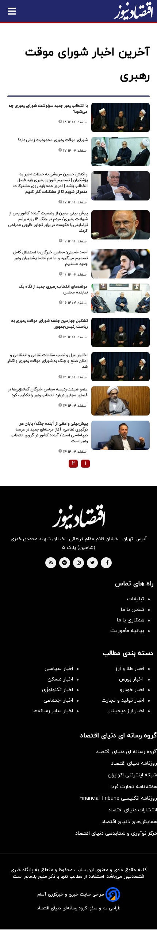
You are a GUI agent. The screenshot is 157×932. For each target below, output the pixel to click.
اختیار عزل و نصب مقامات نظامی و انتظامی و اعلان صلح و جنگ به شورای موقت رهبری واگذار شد (47, 361)
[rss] (51, 563)
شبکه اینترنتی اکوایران (132, 775)
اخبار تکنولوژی (57, 689)
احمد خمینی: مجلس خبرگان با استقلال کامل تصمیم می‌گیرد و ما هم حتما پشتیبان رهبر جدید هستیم (50, 258)
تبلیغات (135, 599)
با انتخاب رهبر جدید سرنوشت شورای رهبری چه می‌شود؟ (48, 108)
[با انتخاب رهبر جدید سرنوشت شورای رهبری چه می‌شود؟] (120, 117)
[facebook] (107, 563)
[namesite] (133, 10)
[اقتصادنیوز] (78, 517)
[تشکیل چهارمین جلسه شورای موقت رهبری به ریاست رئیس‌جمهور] (120, 332)
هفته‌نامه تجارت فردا (134, 786)
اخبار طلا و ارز (129, 668)
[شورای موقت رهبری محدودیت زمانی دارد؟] (120, 151)
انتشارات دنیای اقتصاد (132, 810)
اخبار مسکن (60, 679)
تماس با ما (132, 609)
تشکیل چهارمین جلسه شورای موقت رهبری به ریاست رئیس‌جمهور (49, 323)
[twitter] (92, 563)
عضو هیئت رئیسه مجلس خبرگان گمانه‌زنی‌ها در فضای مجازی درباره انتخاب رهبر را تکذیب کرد (48, 392)
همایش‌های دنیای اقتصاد (129, 821)
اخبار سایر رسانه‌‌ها (52, 710)
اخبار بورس (131, 679)
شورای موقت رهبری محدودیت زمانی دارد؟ (53, 140)
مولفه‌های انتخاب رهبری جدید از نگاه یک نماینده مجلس (53, 289)
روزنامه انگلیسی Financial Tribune (118, 798)
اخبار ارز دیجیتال (125, 710)
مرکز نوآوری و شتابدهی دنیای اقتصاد (116, 833)
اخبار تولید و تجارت (123, 700)
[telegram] (64, 563)
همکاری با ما (130, 620)
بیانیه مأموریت (127, 630)
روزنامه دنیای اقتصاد (134, 763)
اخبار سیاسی (59, 668)
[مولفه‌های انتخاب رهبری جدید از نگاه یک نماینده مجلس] (120, 298)
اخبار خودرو (132, 689)
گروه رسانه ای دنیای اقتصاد (126, 751)
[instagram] (79, 563)
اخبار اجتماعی (58, 700)
